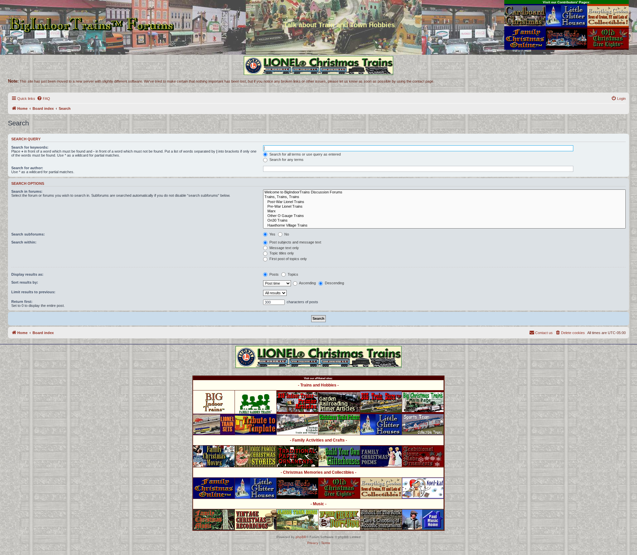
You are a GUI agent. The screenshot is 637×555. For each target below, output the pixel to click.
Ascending (307, 283)
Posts (273, 274)
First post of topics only (287, 259)
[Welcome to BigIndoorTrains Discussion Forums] (444, 192)
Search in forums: (26, 191)
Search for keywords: (29, 147)
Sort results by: (24, 282)
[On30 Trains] (444, 220)
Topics (292, 274)
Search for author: (27, 168)
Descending (334, 283)
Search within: (23, 242)
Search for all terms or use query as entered (304, 154)
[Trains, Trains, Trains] (444, 197)
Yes (271, 234)
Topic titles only (281, 253)
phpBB (301, 537)
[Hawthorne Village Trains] (444, 225)
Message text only (283, 248)
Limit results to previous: (33, 292)
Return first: (22, 302)
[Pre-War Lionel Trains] (444, 206)
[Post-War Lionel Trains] (444, 202)
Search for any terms (286, 160)
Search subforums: (28, 234)
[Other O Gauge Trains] (444, 216)
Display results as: (27, 274)
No (286, 234)
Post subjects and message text (294, 242)
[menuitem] (43, 99)
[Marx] (444, 211)
